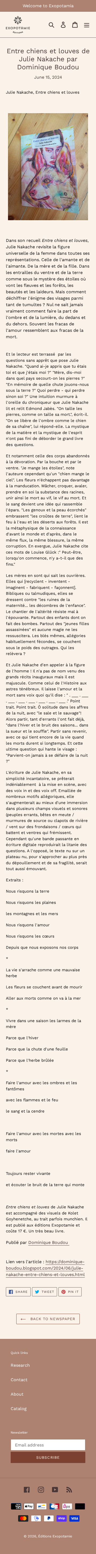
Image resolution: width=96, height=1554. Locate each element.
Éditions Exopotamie (55, 1536)
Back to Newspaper (52, 1319)
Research (20, 1365)
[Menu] (87, 25)
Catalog (19, 1408)
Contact (19, 1379)
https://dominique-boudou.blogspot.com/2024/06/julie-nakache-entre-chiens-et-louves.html (45, 1268)
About (17, 1394)
